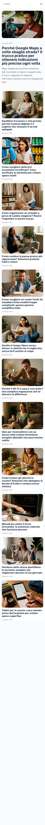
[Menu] (41, 4)
